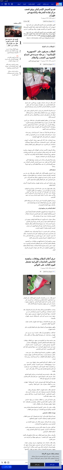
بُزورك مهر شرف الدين (34, 61)
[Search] (9, 4)
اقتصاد (24, 4)
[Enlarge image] (39, 84)
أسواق (19, 4)
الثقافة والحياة (31, 4)
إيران (52, 4)
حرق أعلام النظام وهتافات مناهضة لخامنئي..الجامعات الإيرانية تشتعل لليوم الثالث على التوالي (40, 261)
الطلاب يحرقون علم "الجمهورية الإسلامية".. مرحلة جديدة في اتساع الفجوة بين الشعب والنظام (39, 54)
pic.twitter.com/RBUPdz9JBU (48, 36)
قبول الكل (52, 464)
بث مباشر (27, 462)
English (1, 0)
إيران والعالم (46, 4)
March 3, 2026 (30, 38)
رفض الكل (37, 464)
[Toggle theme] (2, 4)
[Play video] (6, 4)
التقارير (38, 4)
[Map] (12, 4)
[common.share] (40, 64)
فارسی (6, 1)
